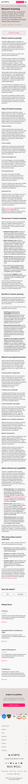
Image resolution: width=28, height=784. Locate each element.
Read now (4, 622)
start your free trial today (11, 578)
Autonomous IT (5, 726)
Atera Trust (19, 771)
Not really (20, 594)
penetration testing (9, 208)
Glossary (7, 6)
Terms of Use (12, 771)
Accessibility (10, 774)
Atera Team (11, 24)
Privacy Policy (4, 771)
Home (3, 6)
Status (25, 771)
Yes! (8, 594)
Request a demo (20, 2)
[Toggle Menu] (25, 1)
